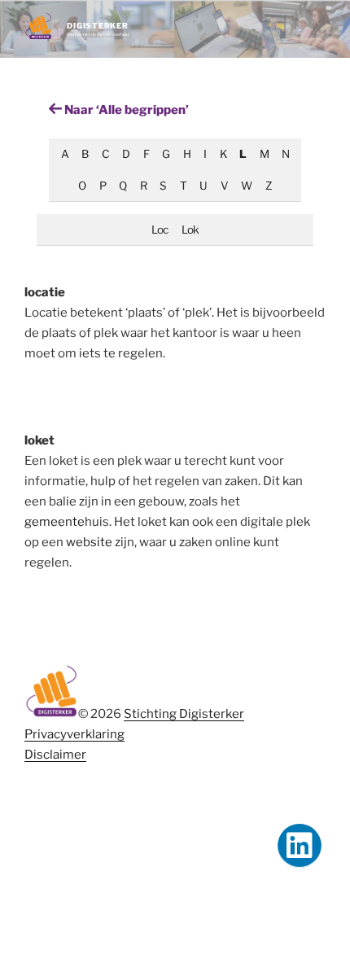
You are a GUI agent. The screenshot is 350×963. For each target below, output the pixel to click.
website (89, 542)
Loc (159, 229)
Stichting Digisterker (184, 714)
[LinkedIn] (300, 846)
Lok (190, 229)
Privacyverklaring (74, 734)
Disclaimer (55, 754)
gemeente (54, 521)
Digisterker (97, 25)
